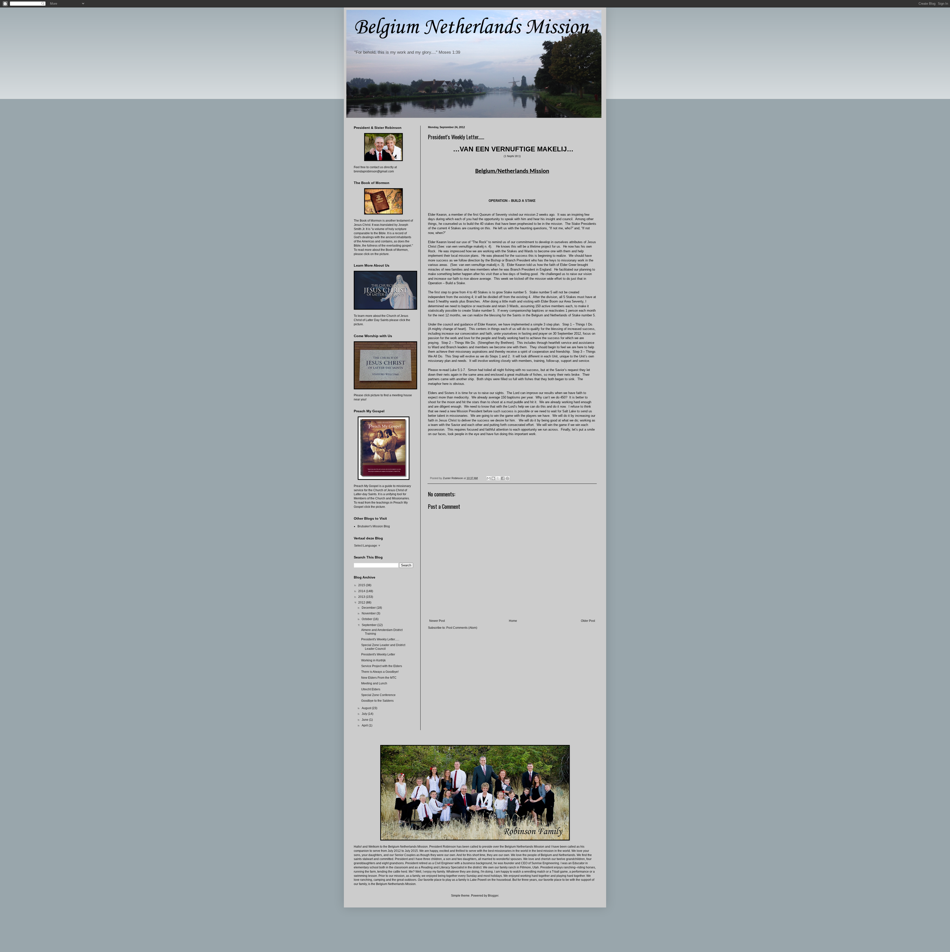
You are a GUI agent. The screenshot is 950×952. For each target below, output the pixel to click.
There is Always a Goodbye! (380, 671)
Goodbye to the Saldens (377, 700)
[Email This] (488, 478)
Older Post (588, 621)
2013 (362, 597)
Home (513, 621)
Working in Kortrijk (373, 660)
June (365, 719)
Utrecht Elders (370, 689)
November (369, 613)
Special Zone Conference (378, 695)
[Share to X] (498, 478)
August (367, 708)
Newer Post (437, 621)
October (367, 619)
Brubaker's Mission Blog (373, 526)
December (369, 607)
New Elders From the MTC (379, 677)
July (365, 714)
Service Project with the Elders (381, 666)
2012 (362, 602)
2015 (362, 585)
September (369, 625)
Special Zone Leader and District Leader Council (383, 646)
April (365, 725)
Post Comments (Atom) (461, 627)
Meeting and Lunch (374, 683)
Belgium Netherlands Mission (471, 27)
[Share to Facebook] (502, 478)
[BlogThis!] (493, 478)
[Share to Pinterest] (507, 478)
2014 (362, 591)
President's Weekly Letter (378, 654)
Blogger (493, 895)
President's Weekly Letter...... (380, 639)
